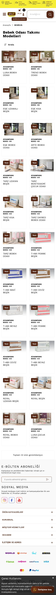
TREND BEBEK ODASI (39, 73)
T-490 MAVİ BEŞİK (9, 291)
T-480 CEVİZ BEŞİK (9, 363)
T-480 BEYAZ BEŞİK (38, 363)
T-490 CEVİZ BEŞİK (37, 291)
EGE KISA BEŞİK (36, 110)
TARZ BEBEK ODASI (10, 255)
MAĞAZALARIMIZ (19, 19)
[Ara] (50, 14)
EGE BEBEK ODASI (9, 146)
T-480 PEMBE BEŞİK (38, 327)
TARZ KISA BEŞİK (8, 218)
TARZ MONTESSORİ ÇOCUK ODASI (38, 184)
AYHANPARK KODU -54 (8, 176)
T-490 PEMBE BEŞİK (38, 255)
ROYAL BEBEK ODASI (10, 436)
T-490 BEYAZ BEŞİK (10, 327)
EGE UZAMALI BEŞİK (10, 110)
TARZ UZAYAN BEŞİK (10, 182)
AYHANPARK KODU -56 (8, 68)
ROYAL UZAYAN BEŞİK (11, 399)
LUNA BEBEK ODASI (10, 73)
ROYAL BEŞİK (38, 398)
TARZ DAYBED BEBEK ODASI (38, 218)
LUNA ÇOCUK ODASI (38, 436)
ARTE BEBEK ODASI (38, 146)
